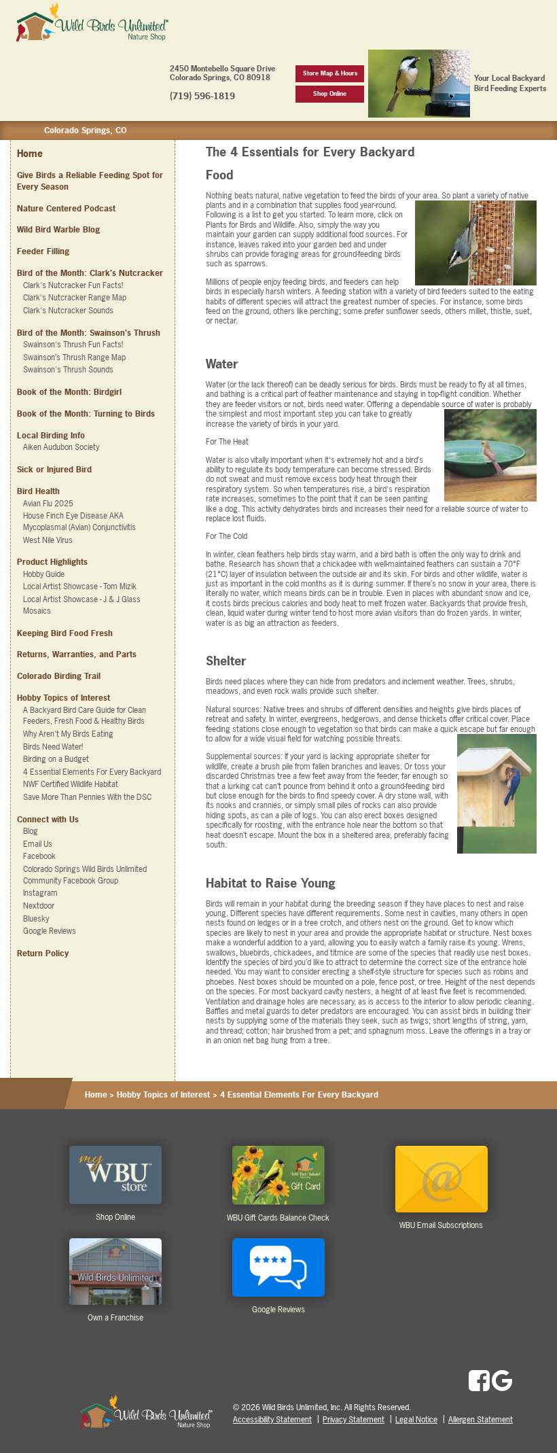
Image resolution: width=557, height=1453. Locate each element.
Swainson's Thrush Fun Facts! (73, 344)
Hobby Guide (44, 574)
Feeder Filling (43, 251)
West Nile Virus (48, 540)
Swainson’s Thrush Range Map (74, 357)
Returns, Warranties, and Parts (77, 654)
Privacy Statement (353, 1419)
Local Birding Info (51, 435)
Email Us (37, 844)
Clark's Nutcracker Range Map (74, 297)
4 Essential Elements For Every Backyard (92, 772)
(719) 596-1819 (202, 96)
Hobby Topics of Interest (163, 1094)
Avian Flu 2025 (48, 503)
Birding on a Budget (56, 759)
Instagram (40, 893)
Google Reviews (49, 931)
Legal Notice (416, 1419)
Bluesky (36, 918)
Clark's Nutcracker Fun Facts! (73, 285)
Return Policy (43, 953)
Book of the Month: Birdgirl (69, 392)
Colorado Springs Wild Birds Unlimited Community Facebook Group (85, 875)
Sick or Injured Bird (54, 469)
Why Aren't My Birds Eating (68, 734)
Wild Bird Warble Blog (58, 229)
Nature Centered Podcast (66, 208)
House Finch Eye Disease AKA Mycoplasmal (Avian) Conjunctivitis (79, 521)
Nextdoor (38, 905)
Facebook (39, 856)
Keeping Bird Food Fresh (65, 633)
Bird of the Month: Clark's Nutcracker (90, 273)
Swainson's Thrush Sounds (68, 369)
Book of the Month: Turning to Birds (86, 413)
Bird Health (38, 491)
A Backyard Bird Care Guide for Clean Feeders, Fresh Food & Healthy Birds (84, 716)
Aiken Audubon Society (61, 447)
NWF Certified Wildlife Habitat (70, 784)
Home (30, 153)
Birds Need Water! (53, 746)
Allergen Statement (480, 1419)
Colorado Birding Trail (59, 676)
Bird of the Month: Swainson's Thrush (88, 333)
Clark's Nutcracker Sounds (68, 310)
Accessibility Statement (272, 1419)
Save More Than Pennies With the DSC (87, 797)
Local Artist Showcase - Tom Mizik (80, 586)
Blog (30, 831)
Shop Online (329, 93)
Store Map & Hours (330, 73)
